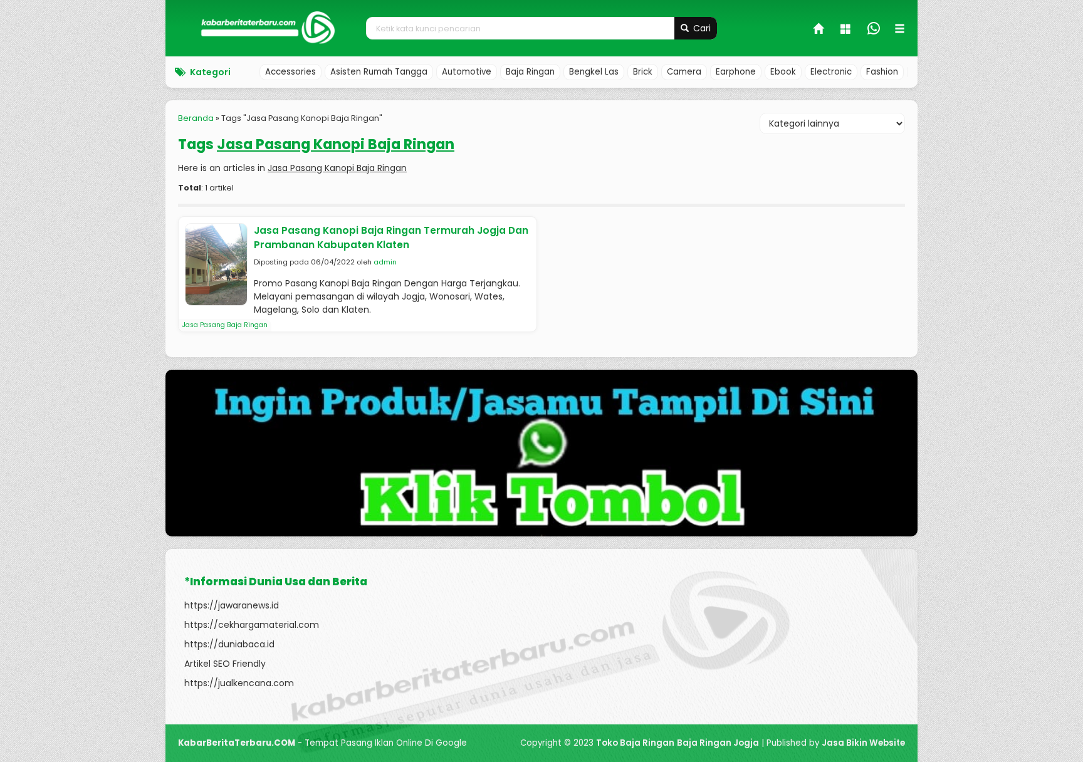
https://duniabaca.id (229, 644)
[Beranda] (819, 30)
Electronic (831, 72)
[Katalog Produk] (846, 30)
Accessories (290, 72)
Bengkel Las (594, 72)
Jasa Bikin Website (863, 743)
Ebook (783, 72)
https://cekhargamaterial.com (251, 624)
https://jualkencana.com (239, 683)
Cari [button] (701, 28)
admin (385, 262)
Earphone (736, 72)
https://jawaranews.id (231, 605)
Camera (684, 72)
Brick (642, 72)
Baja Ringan (530, 72)
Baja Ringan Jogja (718, 743)
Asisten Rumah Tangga (378, 72)
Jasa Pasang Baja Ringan (225, 325)
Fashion (882, 72)
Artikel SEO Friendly (225, 663)
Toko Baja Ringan (635, 743)
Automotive (466, 72)
